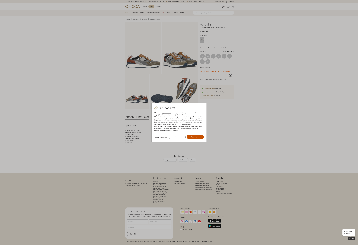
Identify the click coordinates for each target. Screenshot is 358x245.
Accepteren (195, 137)
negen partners (166, 113)
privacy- (177, 124)
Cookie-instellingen (161, 137)
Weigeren (177, 137)
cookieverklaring (186, 124)
